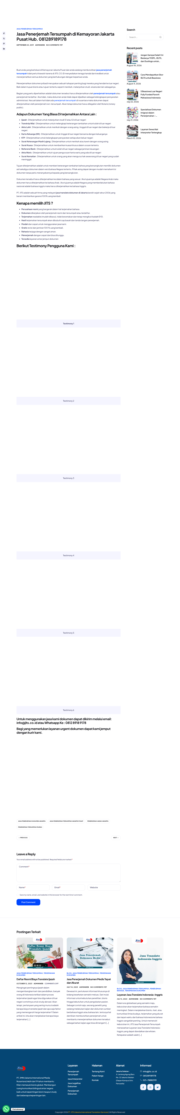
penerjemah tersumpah (105, 93)
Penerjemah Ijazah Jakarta (97, 821)
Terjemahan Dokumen (135, 991)
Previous (24, 838)
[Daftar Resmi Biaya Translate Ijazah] (40, 953)
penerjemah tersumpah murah (30, 827)
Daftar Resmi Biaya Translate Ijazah (36, 979)
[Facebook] (143, 1087)
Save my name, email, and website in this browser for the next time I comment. (51, 895)
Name (22, 887)
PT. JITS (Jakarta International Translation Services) (88, 1112)
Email (57, 887)
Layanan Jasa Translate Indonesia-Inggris (139, 994)
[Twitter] (158, 1087)
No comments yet (54, 45)
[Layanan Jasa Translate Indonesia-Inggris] (140, 960)
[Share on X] (4, 38)
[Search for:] (145, 37)
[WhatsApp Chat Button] (6, 1109)
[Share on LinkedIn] (4, 49)
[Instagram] (150, 1087)
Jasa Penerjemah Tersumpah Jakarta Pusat (66, 821)
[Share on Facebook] (4, 33)
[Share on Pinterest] (4, 44)
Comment (24, 866)
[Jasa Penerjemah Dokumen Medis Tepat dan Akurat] (90, 953)
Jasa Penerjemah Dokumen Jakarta (32, 821)
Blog (69, 973)
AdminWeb (40, 45)
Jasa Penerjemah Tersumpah (30, 29)
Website (94, 887)
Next (115, 838)
